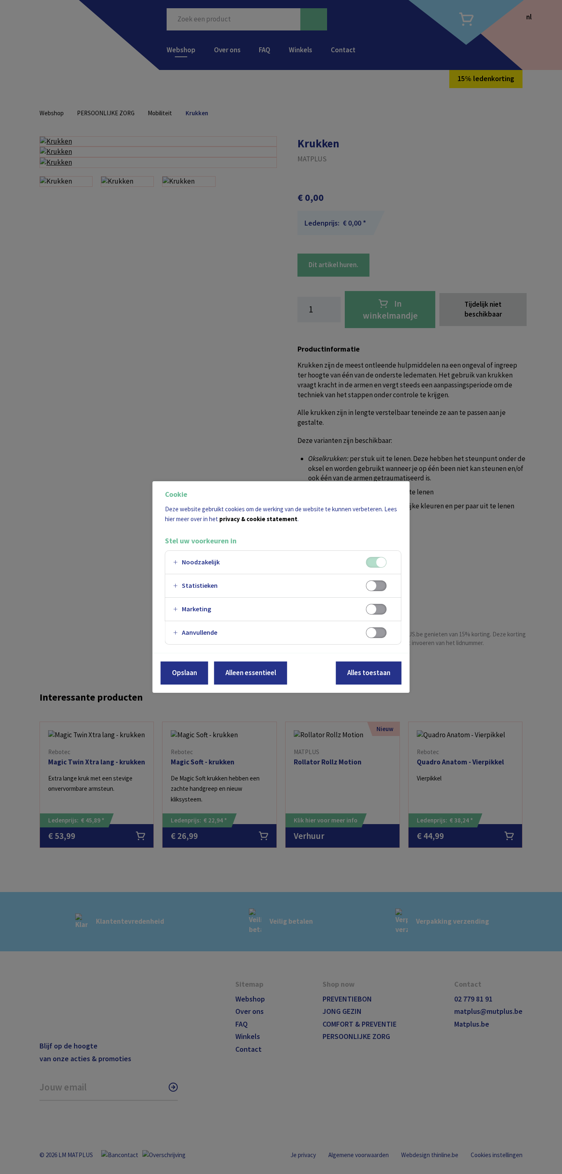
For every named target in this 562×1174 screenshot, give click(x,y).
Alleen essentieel (250, 672)
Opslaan (184, 672)
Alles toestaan (368, 672)
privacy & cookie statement (258, 519)
